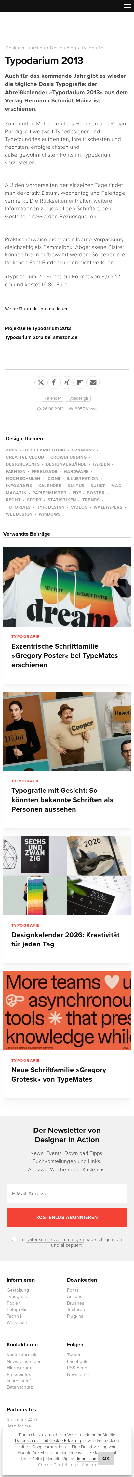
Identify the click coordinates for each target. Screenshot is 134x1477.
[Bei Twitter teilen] (41, 381)
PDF (77, 493)
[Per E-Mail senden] (93, 381)
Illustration (83, 478)
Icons (53, 478)
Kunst (98, 485)
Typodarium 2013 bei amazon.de (41, 337)
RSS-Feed (77, 1368)
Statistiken (62, 500)
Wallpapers (108, 507)
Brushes (75, 1303)
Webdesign (19, 514)
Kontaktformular (23, 1355)
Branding (83, 450)
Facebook (77, 1361)
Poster (95, 493)
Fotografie (17, 1309)
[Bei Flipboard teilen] (80, 381)
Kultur (76, 485)
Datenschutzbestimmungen (55, 1239)
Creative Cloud (25, 457)
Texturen (76, 1309)
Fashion (16, 471)
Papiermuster (49, 493)
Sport (34, 500)
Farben (101, 464)
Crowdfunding (68, 457)
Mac (116, 485)
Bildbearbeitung (44, 450)
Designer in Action (39, 29)
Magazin (16, 493)
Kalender (53, 398)
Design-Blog (63, 48)
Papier (13, 1303)
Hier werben (20, 1368)
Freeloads (45, 471)
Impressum (87, 1458)
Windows (50, 514)
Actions (74, 1296)
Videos (79, 507)
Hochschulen (23, 478)
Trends (91, 500)
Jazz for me (19, 1426)
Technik (14, 1316)
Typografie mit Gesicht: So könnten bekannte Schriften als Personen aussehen (62, 800)
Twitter (74, 1355)
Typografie (92, 48)
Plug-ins (75, 1316)
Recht (13, 500)
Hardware (76, 471)
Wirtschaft (17, 1322)
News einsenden (24, 1361)
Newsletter (78, 1374)
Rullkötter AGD (22, 1420)
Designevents (23, 464)
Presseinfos (19, 1374)
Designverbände (66, 464)
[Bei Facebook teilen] (54, 381)
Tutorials (18, 507)
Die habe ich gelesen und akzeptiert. (69, 1242)
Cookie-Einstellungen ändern (67, 1465)
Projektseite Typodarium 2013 (38, 328)
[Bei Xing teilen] (67, 381)
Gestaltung (18, 1290)
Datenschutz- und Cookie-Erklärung (48, 1440)
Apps (12, 450)
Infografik (19, 485)
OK (106, 1458)
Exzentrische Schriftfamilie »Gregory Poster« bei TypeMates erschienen (64, 655)
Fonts (73, 1290)
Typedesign (78, 398)
